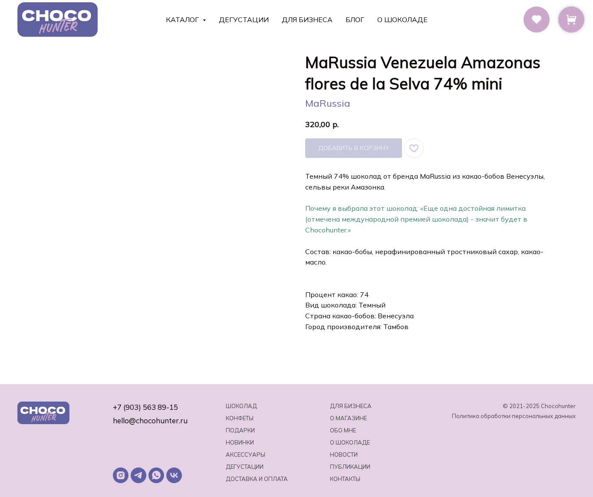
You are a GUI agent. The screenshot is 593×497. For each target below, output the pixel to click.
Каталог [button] (183, 19)
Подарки (240, 430)
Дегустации (244, 19)
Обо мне (343, 430)
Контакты (345, 478)
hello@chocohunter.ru (150, 420)
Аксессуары (245, 454)
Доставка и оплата (257, 478)
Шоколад (241, 405)
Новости (344, 454)
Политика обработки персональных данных (514, 415)
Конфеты (240, 418)
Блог (355, 19)
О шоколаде (402, 19)
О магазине (348, 418)
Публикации (350, 466)
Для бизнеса (307, 19)
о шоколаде (350, 442)
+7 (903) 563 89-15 (145, 407)
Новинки (240, 442)
